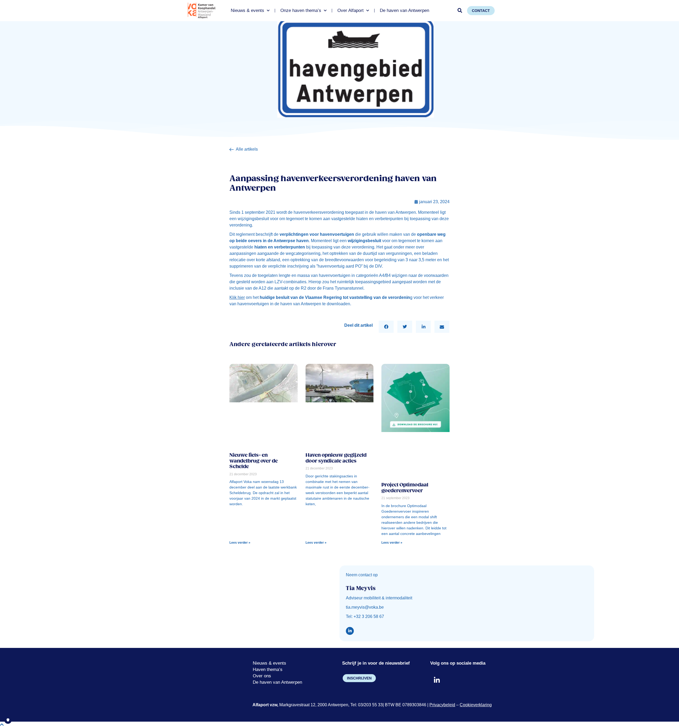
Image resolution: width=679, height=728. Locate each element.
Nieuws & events (247, 10)
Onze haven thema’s (300, 10)
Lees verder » (239, 542)
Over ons (262, 675)
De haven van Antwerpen (404, 10)
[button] (460, 10)
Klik (237, 297)
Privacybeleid (442, 705)
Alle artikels (247, 149)
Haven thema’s (267, 669)
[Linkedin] (350, 631)
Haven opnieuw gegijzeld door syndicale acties (336, 458)
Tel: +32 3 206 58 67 (365, 616)
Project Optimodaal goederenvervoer (404, 488)
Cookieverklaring (476, 705)
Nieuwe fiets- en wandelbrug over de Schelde (253, 460)
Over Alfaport (350, 10)
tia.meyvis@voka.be (365, 607)
